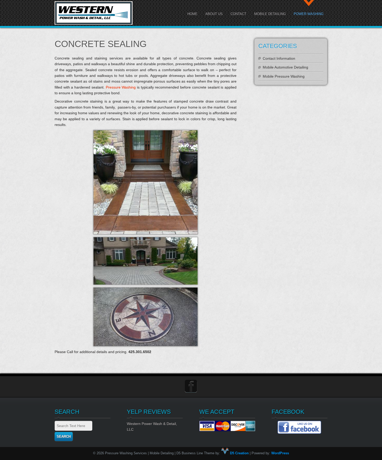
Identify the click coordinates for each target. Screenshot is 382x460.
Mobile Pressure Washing (284, 76)
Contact (238, 14)
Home (192, 14)
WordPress (280, 453)
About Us (214, 14)
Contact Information (279, 58)
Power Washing (309, 14)
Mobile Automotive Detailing (285, 67)
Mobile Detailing (270, 14)
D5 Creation (239, 453)
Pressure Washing (121, 87)
